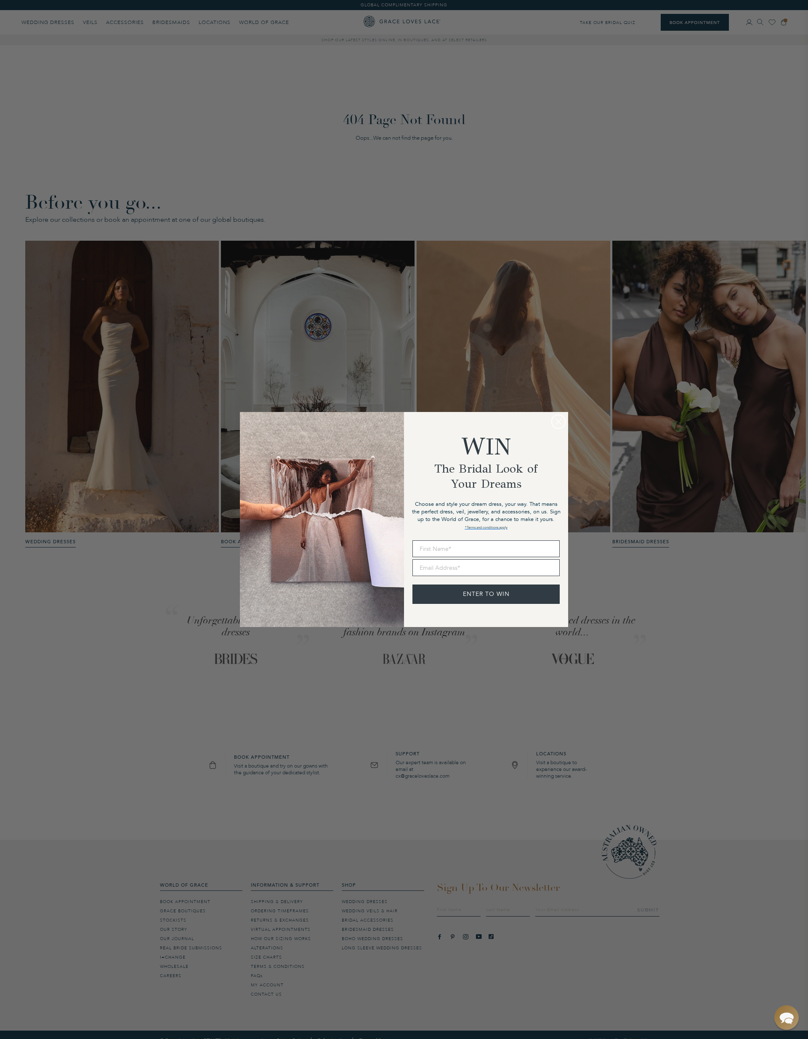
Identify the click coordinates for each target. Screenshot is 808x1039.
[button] (786, 1017)
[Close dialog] (558, 421)
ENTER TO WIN (486, 594)
